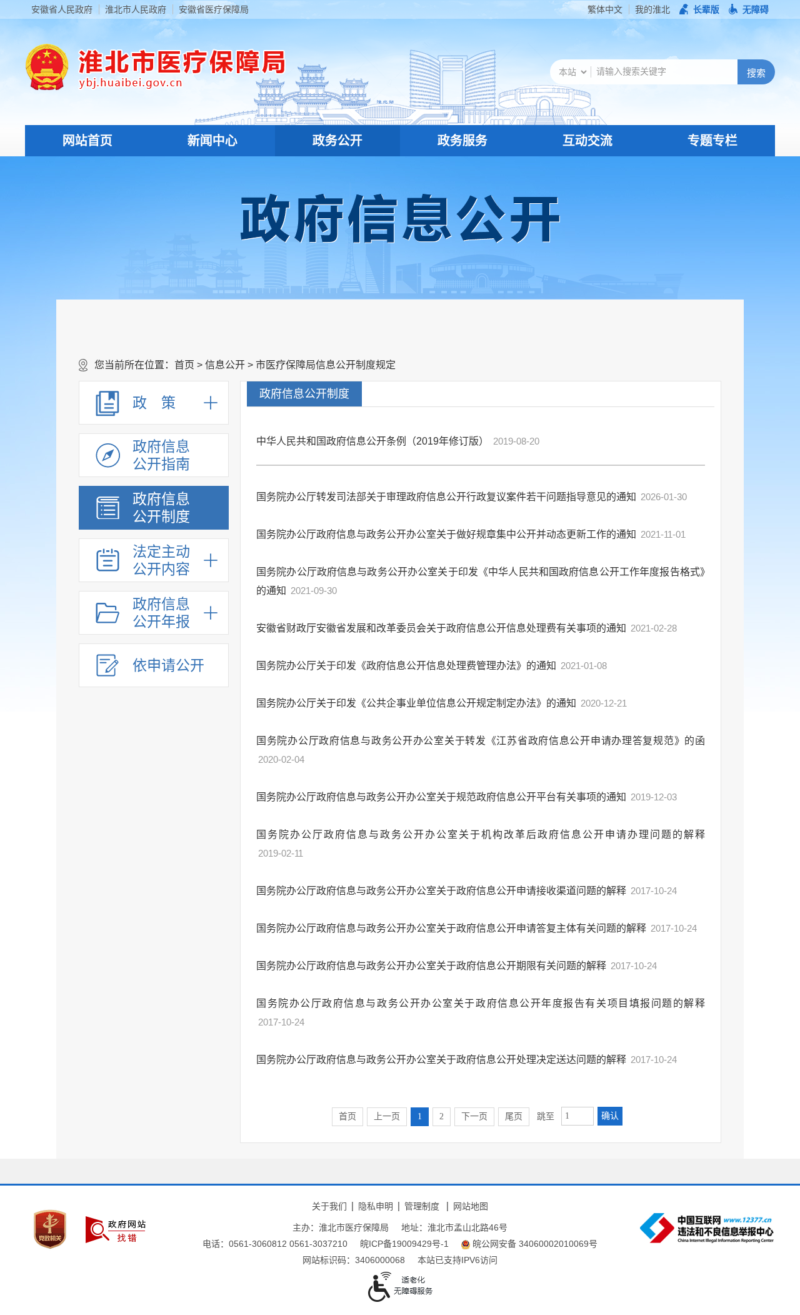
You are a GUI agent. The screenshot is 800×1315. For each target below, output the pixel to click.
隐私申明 (375, 1206)
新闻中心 (213, 141)
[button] (699, 9)
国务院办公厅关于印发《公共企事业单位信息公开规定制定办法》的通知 (416, 703)
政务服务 (463, 141)
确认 (610, 1116)
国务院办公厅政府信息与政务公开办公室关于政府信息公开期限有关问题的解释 (431, 965)
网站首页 (87, 141)
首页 (184, 365)
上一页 (387, 1116)
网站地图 (470, 1206)
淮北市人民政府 (135, 9)
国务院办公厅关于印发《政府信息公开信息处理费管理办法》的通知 (406, 665)
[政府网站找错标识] (115, 1229)
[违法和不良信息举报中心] (707, 1228)
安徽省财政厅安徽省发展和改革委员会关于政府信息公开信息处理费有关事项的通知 (441, 628)
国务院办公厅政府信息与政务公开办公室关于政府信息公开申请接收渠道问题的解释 (441, 890)
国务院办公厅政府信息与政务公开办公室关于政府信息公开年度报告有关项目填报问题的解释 (480, 1003)
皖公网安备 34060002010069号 (535, 1244)
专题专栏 (713, 141)
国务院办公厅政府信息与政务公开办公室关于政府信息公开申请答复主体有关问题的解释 (451, 928)
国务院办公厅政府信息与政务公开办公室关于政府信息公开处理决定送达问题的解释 (441, 1059)
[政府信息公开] (400, 218)
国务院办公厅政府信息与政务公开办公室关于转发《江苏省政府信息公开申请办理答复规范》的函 (480, 740)
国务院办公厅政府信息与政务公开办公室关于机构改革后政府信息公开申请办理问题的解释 (480, 834)
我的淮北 (652, 9)
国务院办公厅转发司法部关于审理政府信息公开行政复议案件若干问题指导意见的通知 (446, 496)
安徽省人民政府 (61, 9)
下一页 (474, 1116)
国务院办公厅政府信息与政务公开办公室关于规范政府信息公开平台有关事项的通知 (441, 797)
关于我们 (329, 1206)
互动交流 (587, 141)
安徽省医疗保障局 (214, 9)
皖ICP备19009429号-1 (404, 1244)
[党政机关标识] (50, 1229)
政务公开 (337, 141)
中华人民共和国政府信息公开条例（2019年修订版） (372, 441)
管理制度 (421, 1206)
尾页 (513, 1116)
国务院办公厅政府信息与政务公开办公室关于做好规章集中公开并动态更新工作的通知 (446, 534)
